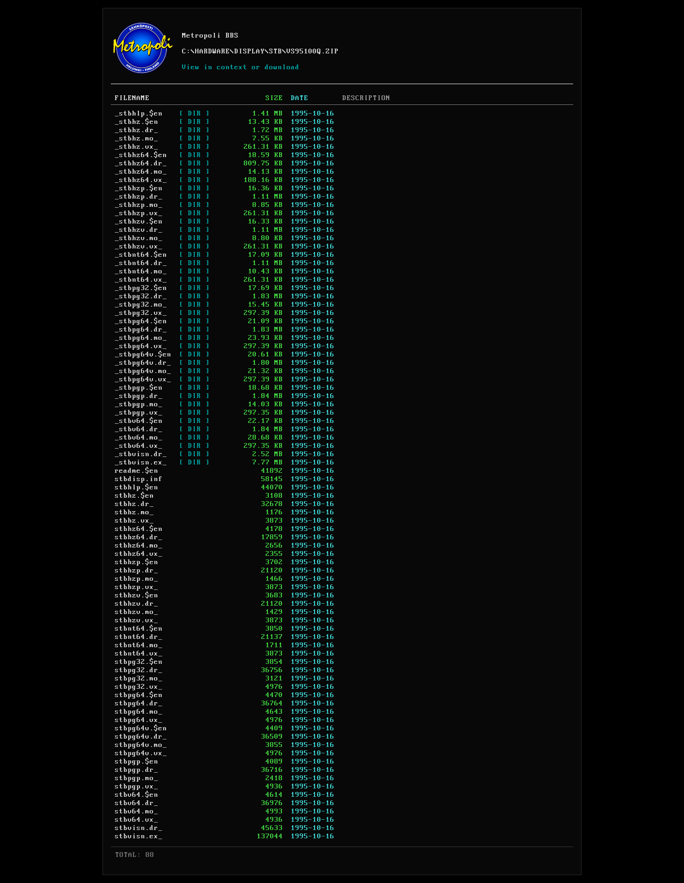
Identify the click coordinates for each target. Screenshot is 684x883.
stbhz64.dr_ (139, 537)
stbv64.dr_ (136, 803)
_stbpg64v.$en (143, 354)
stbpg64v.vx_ (141, 753)
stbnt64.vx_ (139, 654)
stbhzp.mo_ (136, 579)
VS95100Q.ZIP (313, 51)
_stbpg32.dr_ (141, 296)
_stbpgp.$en (139, 388)
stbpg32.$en (139, 662)
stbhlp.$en (136, 487)
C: (186, 51)
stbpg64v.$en (141, 728)
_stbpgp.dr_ (139, 396)
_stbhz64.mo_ (141, 172)
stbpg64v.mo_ (141, 745)
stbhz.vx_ (134, 521)
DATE (299, 98)
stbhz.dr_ (134, 504)
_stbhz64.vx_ (141, 180)
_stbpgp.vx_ (139, 413)
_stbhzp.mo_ (139, 205)
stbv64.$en (136, 795)
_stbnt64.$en (141, 255)
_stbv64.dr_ (139, 429)
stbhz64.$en (139, 529)
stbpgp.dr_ (136, 770)
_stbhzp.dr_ (139, 197)
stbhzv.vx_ (136, 620)
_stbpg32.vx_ (141, 313)
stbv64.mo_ (136, 811)
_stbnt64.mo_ (141, 271)
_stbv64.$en (139, 421)
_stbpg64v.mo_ (143, 371)
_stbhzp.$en (139, 188)
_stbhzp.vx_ (139, 213)
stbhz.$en (134, 496)
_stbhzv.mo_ (139, 238)
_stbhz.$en (136, 122)
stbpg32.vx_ (139, 687)
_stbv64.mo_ (139, 438)
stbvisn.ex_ (139, 836)
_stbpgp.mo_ (139, 404)
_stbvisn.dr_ (141, 454)
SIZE (274, 98)
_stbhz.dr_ (136, 130)
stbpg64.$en (139, 695)
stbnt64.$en (139, 629)
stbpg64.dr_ (139, 703)
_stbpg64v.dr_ (143, 363)
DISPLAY (249, 51)
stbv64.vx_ (136, 820)
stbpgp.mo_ (136, 778)
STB (275, 51)
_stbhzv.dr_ (139, 230)
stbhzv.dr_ (136, 604)
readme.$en (136, 471)
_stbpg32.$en (141, 288)
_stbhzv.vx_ (139, 246)
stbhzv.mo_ (136, 612)
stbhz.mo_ (134, 512)
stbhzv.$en (136, 595)
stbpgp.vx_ (136, 786)
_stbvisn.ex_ (141, 462)
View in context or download (241, 67)
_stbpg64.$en (141, 321)
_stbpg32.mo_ (141, 305)
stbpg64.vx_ (139, 720)
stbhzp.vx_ (136, 587)
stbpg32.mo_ (139, 678)
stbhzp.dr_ (136, 570)
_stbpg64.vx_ (141, 346)
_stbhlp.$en (139, 113)
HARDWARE (212, 51)
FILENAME (132, 98)
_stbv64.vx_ (139, 446)
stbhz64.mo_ (139, 546)
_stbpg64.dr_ (141, 329)
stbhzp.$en (136, 562)
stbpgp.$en (136, 762)
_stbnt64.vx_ (141, 280)
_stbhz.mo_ (136, 138)
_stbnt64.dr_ (141, 263)
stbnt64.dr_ (139, 637)
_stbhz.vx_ (136, 147)
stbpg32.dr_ (139, 670)
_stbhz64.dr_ (141, 163)
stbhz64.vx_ (139, 554)
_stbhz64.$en (141, 155)
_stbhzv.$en (139, 221)
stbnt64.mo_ (139, 645)
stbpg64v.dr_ (141, 737)
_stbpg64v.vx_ (143, 379)
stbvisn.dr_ (139, 828)
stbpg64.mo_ (139, 712)
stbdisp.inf (139, 479)
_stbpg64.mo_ (141, 338)
